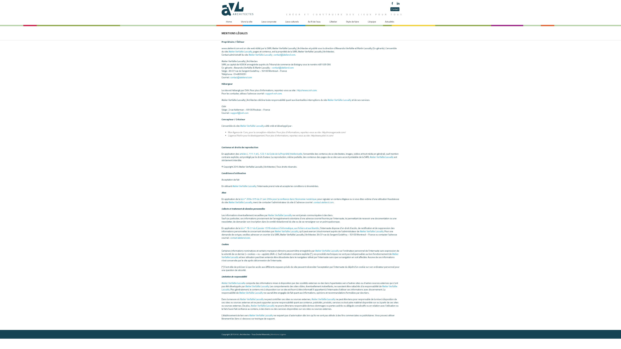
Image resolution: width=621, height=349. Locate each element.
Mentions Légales (278, 334)
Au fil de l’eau (314, 21)
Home (229, 21)
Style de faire (352, 21)
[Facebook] (392, 3)
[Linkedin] (398, 3)
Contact (394, 9)
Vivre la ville (246, 21)
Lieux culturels (292, 21)
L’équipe (372, 21)
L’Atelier (333, 21)
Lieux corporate (268, 21)
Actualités (389, 21)
